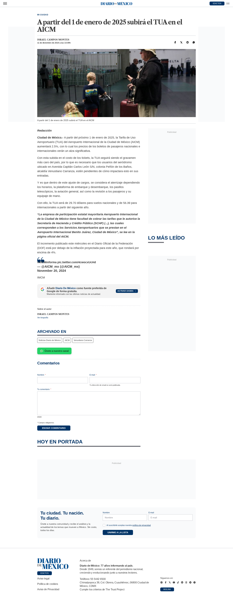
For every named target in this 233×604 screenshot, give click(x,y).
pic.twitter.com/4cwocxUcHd (76, 262)
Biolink (167, 589)
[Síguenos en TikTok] (178, 582)
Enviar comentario (54, 428)
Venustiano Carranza (83, 340)
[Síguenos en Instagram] (161, 582)
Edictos (44, 573)
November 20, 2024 (51, 270)
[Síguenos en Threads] (186, 582)
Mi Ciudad (42, 15)
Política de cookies (47, 584)
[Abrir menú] (5, 3)
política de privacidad (141, 525)
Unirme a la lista (117, 532)
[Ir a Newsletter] (228, 3)
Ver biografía (42, 318)
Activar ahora (125, 291)
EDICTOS (217, 3)
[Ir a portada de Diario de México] (53, 563)
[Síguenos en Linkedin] (182, 582)
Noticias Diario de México (50, 340)
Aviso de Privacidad (48, 589)
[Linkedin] (187, 42)
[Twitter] (181, 42)
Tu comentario (44, 389)
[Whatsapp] (193, 42)
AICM (67, 340)
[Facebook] (175, 42)
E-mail (93, 375)
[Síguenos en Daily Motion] (194, 582)
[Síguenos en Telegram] (190, 582)
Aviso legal (43, 578)
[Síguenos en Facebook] (165, 582)
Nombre (41, 375)
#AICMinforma (47, 262)
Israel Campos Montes (53, 39)
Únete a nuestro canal (57, 351)
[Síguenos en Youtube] (174, 582)
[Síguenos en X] (169, 582)
